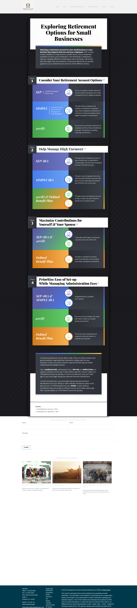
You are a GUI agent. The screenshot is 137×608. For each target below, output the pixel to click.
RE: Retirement (58, 485)
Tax (47, 599)
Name (24, 422)
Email (71, 422)
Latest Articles (50, 605)
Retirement (49, 590)
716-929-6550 (31, 591)
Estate (48, 594)
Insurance (49, 596)
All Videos (49, 607)
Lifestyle (48, 603)
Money (48, 601)
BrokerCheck (106, 590)
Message (25, 433)
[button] (57, 6)
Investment (49, 592)
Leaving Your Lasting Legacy (33, 485)
